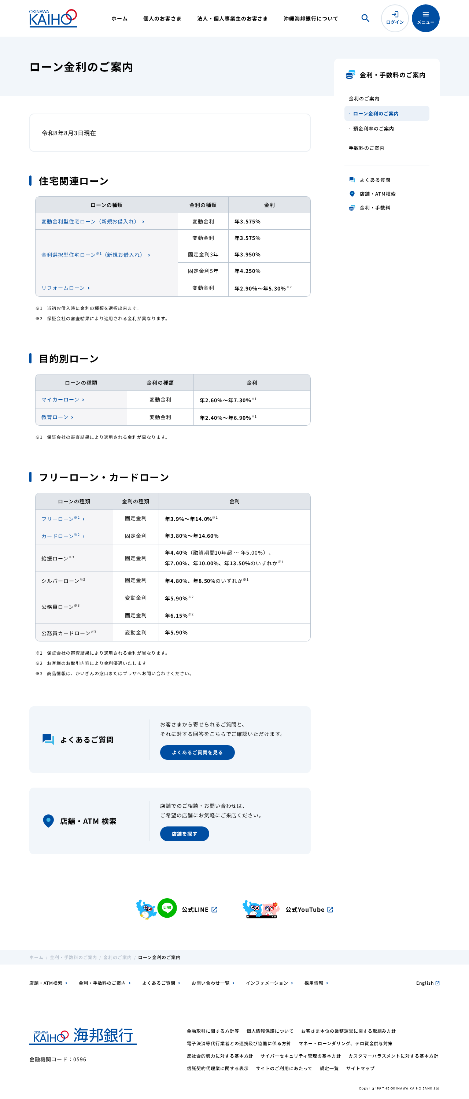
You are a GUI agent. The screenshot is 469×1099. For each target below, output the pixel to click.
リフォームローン (63, 287)
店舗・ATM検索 (46, 983)
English (428, 983)
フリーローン (60, 518)
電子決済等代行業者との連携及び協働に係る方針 (239, 1043)
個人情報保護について (270, 1031)
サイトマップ (360, 1068)
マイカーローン (60, 399)
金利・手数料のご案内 (73, 957)
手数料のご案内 (367, 147)
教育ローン (55, 417)
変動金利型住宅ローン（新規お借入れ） (90, 221)
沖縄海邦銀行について (311, 18)
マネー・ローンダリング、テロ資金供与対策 (346, 1043)
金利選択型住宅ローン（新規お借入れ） (93, 254)
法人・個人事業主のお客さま (232, 18)
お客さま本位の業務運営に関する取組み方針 (348, 1031)
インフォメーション (267, 983)
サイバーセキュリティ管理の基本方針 (301, 1055)
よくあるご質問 (159, 983)
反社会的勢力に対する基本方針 (220, 1055)
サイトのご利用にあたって (284, 1068)
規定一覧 (329, 1068)
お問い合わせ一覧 (211, 983)
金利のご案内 (364, 98)
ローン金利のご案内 (376, 113)
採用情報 (314, 983)
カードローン (60, 536)
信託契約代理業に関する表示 (217, 1068)
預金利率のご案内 (373, 128)
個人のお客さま (162, 18)
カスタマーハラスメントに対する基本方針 (393, 1055)
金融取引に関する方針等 (213, 1031)
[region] (173, 246)
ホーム (119, 18)
